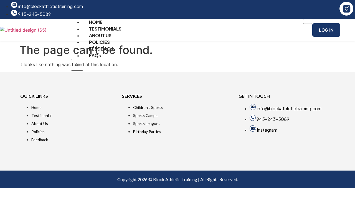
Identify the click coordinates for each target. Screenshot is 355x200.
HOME (96, 22)
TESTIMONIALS (105, 29)
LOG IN (326, 30)
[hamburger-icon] (307, 21)
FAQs (95, 55)
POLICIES (99, 42)
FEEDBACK (101, 49)
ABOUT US (100, 35)
